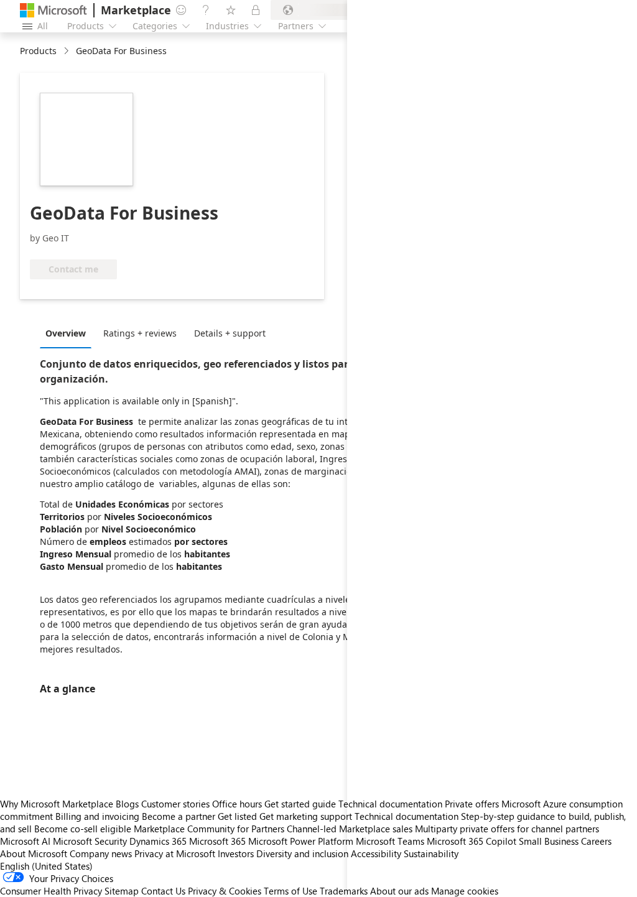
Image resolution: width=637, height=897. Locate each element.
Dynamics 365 (158, 841)
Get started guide (300, 803)
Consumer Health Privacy (51, 891)
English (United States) (46, 866)
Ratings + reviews (140, 333)
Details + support (230, 333)
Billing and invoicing (97, 816)
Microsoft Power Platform (300, 841)
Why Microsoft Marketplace (56, 803)
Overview (65, 333)
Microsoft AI (25, 841)
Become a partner (178, 816)
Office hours (237, 803)
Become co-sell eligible (82, 828)
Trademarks (344, 891)
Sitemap (122, 891)
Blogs (127, 803)
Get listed (237, 816)
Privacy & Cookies (224, 891)
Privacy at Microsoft (174, 853)
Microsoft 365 (217, 841)
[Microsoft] (53, 10)
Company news (101, 853)
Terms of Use (290, 891)
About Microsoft (33, 853)
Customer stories (175, 803)
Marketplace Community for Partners (209, 828)
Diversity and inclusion (302, 853)
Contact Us (163, 891)
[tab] (69, 332)
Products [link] (38, 51)
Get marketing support (305, 816)
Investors (236, 853)
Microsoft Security (90, 841)
